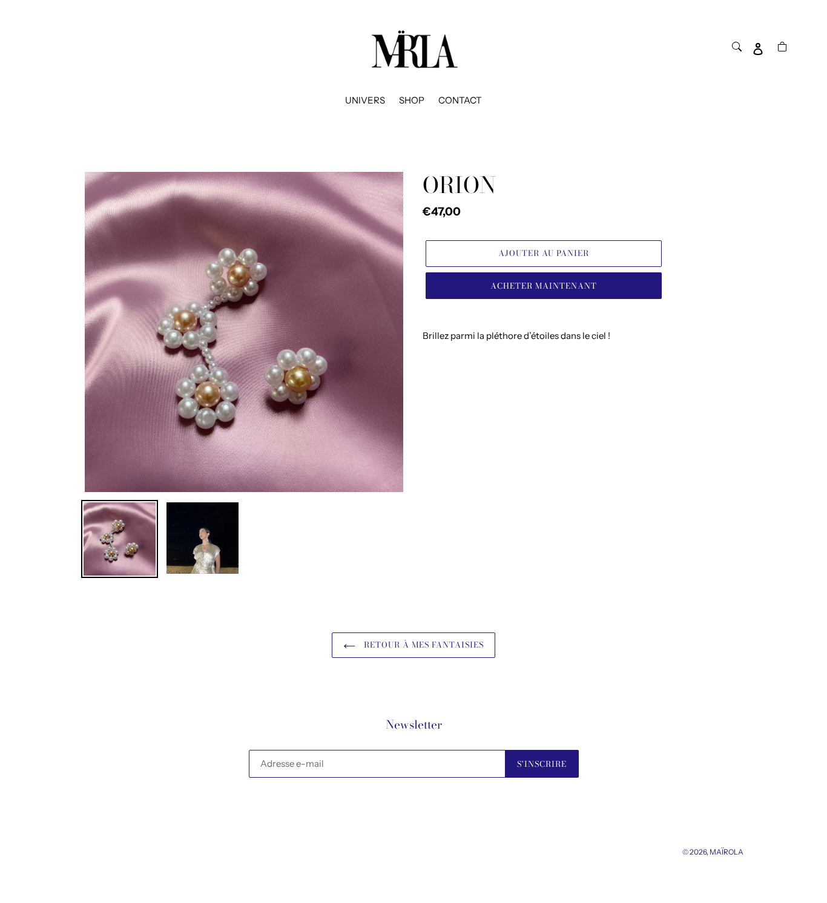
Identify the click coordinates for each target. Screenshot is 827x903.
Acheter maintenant (544, 286)
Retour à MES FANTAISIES (422, 645)
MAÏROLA (726, 851)
